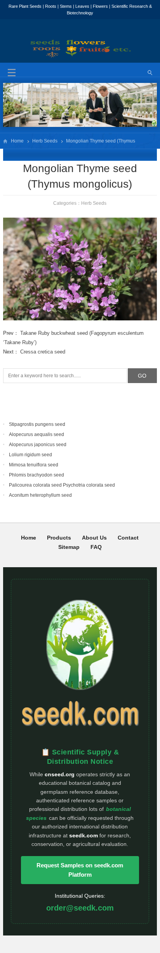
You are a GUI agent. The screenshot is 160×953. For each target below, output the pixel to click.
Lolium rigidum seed (30, 454)
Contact (128, 538)
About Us (94, 538)
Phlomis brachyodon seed (36, 475)
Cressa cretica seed (42, 352)
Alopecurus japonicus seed (37, 444)
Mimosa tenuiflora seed (33, 465)
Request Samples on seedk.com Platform (80, 870)
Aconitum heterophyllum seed (40, 495)
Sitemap (69, 547)
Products (59, 538)
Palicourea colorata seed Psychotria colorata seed (62, 485)
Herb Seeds (44, 141)
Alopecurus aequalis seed (36, 434)
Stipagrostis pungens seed (37, 424)
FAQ (96, 547)
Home (17, 141)
